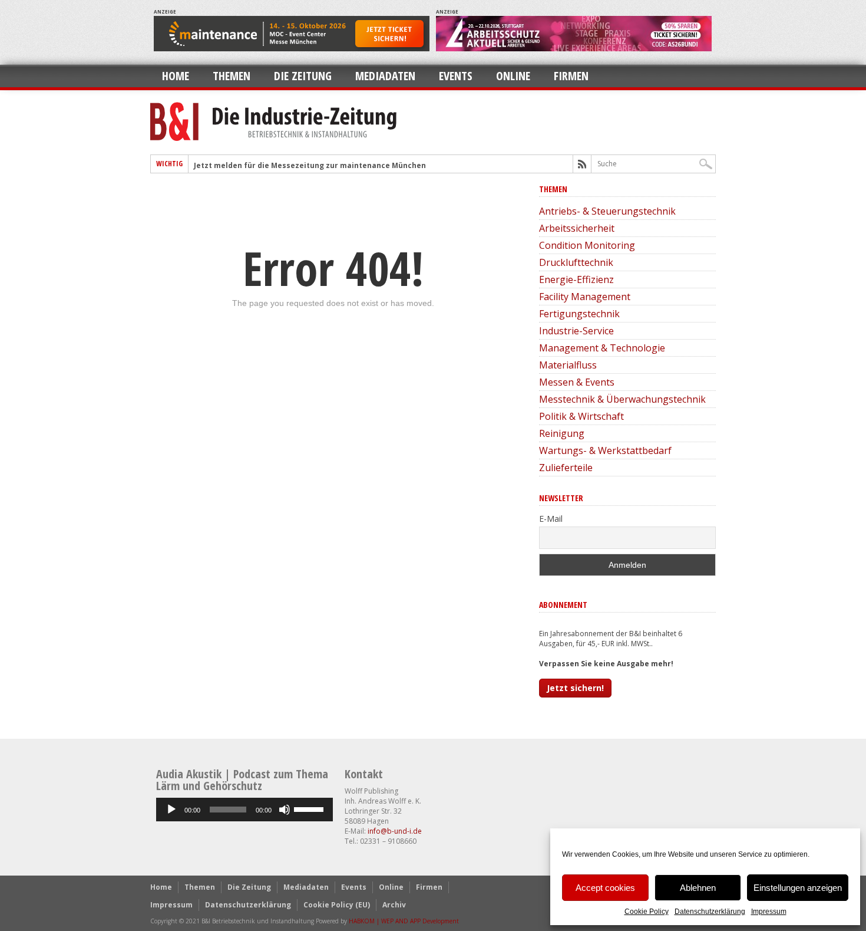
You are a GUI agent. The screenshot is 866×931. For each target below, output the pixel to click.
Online (513, 76)
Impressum (768, 911)
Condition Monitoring (587, 245)
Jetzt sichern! (575, 687)
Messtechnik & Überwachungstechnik (622, 399)
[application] (244, 809)
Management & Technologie (602, 347)
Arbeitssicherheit (576, 228)
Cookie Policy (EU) (336, 905)
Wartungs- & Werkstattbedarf (605, 450)
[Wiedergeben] (171, 809)
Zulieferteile (566, 467)
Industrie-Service (576, 330)
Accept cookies (605, 888)
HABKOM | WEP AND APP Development (404, 921)
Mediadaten (385, 76)
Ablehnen (698, 888)
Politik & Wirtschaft (581, 416)
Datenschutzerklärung (710, 911)
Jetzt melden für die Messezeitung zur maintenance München (310, 165)
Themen (231, 76)
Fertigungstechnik (579, 313)
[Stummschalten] (284, 809)
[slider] (310, 808)
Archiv (394, 905)
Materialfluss (568, 364)
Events (455, 76)
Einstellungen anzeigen (797, 888)
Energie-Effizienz (576, 279)
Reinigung (561, 433)
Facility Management (584, 296)
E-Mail (551, 518)
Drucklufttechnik (576, 262)
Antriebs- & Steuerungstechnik (607, 211)
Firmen (571, 76)
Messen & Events (576, 382)
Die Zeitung (303, 76)
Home (175, 76)
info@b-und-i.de (395, 831)
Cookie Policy (646, 911)
